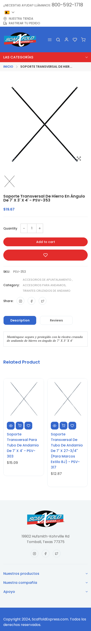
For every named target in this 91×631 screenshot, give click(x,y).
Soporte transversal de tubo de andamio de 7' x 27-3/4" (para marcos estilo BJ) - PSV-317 (67, 451)
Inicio (8, 66)
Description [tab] (20, 320)
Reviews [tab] (56, 320)
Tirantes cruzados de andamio (46, 290)
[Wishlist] (75, 39)
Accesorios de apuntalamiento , (48, 279)
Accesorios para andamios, (44, 285)
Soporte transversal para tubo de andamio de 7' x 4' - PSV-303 (23, 445)
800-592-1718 (67, 4)
